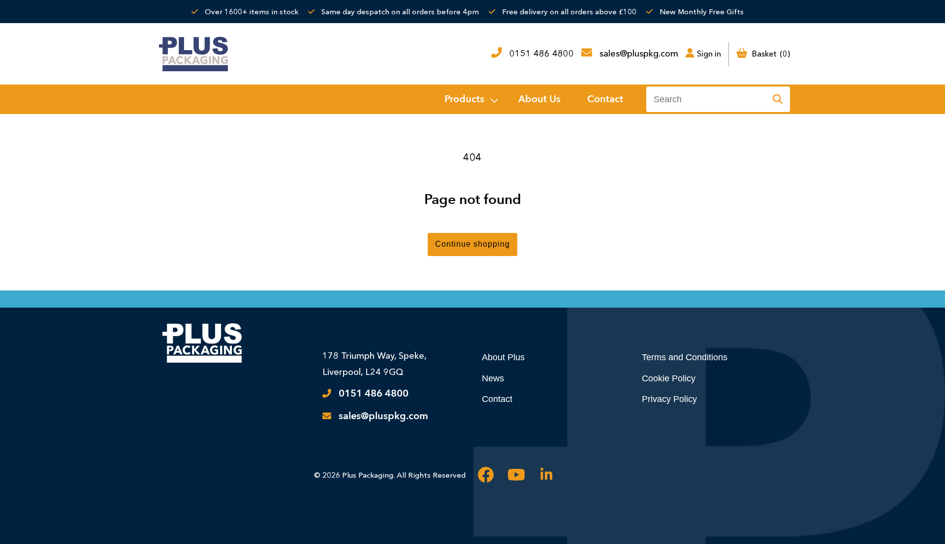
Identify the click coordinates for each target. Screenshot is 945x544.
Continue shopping (472, 244)
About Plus (503, 357)
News (493, 378)
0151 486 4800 (541, 53)
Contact (497, 399)
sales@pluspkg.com (638, 53)
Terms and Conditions (684, 357)
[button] (471, 99)
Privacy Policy (669, 399)
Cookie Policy (668, 378)
